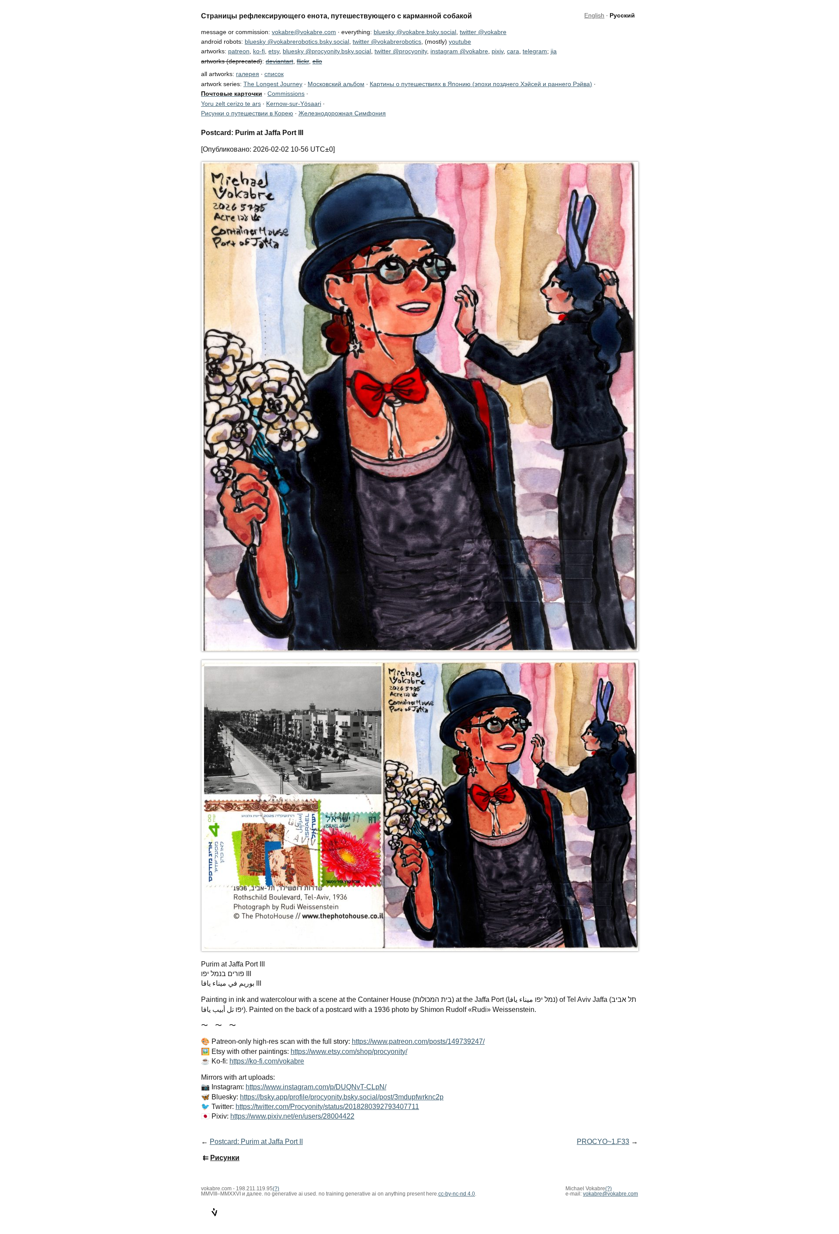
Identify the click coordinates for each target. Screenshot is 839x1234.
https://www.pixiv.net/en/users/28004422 (292, 1116)
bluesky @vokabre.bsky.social (415, 31)
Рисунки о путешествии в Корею (247, 113)
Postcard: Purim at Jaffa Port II (256, 1141)
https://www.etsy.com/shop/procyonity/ (349, 1051)
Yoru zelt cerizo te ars (231, 103)
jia (554, 51)
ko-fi (259, 51)
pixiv (497, 51)
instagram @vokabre (459, 51)
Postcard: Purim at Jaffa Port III (252, 132)
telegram (535, 51)
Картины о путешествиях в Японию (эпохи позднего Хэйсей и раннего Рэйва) (481, 83)
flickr (303, 61)
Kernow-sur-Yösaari (293, 103)
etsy (273, 51)
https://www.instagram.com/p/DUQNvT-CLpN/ (316, 1087)
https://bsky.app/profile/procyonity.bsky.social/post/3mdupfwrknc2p (342, 1097)
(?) (608, 1188)
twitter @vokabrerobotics (387, 41)
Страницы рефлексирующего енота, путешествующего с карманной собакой (336, 16)
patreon (239, 51)
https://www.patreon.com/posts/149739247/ (418, 1041)
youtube (460, 41)
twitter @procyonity (400, 51)
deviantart (279, 61)
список (274, 73)
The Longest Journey (272, 83)
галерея (247, 73)
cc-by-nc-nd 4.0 (456, 1194)
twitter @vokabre (483, 31)
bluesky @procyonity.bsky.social (327, 51)
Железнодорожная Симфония (342, 113)
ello (317, 61)
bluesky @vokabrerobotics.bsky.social (297, 41)
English (594, 15)
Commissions (286, 93)
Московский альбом (336, 83)
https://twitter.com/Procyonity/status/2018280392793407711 (327, 1106)
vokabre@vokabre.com (304, 31)
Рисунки (224, 1157)
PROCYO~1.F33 (603, 1141)
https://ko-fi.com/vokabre (266, 1061)
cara (513, 51)
